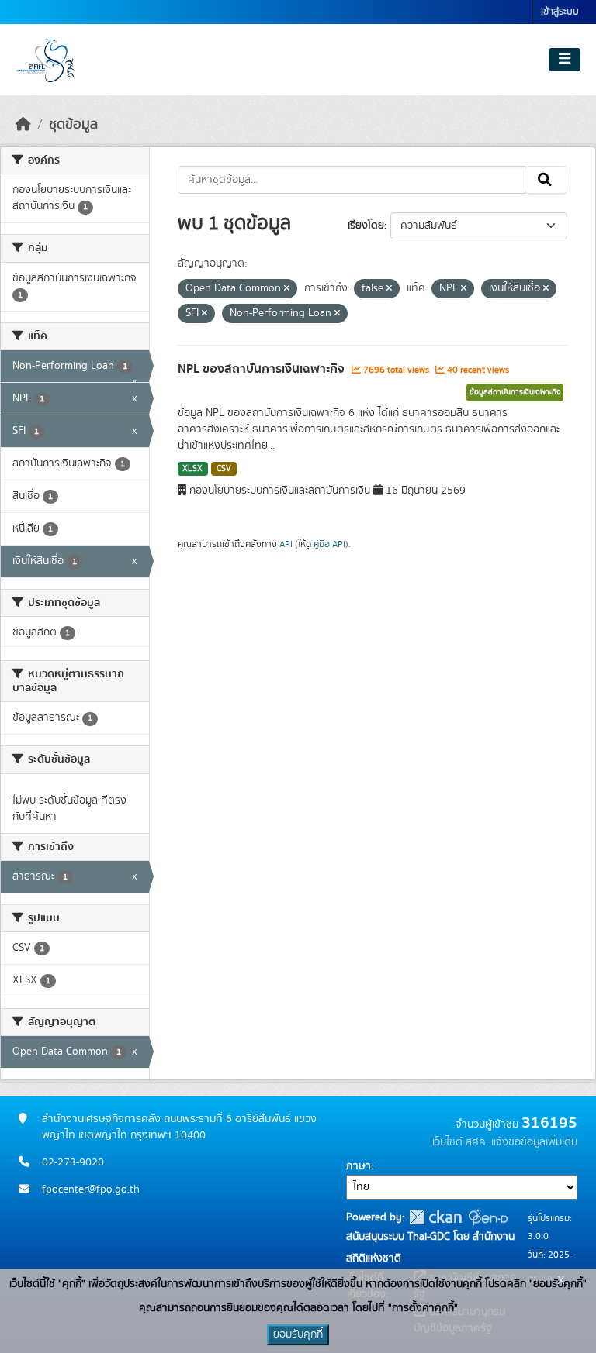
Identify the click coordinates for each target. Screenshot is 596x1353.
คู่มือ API (329, 544)
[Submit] (546, 180)
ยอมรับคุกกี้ (298, 1334)
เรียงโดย (366, 225)
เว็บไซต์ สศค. (460, 1142)
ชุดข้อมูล (73, 125)
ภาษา (358, 1166)
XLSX (192, 469)
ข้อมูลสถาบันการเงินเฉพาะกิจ (515, 392)
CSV (224, 469)
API (286, 544)
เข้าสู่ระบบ (560, 12)
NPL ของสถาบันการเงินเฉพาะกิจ (263, 369)
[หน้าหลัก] (23, 125)
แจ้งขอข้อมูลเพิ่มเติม (534, 1142)
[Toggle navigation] (564, 59)
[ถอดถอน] (286, 289)
